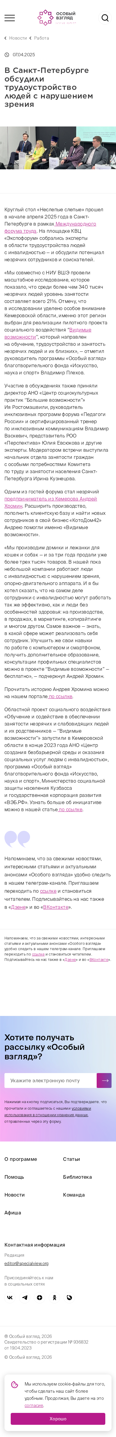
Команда (74, 1194)
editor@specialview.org (26, 1263)
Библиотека (77, 1177)
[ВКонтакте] (9, 1297)
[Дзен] (39, 1297)
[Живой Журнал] (69, 1297)
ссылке (48, 891)
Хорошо (58, 1418)
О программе (20, 1159)
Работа (41, 38)
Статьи (71, 1159)
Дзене (18, 907)
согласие (34, 1405)
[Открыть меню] (9, 18)
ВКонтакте (55, 907)
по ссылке (60, 696)
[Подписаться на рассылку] (104, 1080)
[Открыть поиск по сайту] (105, 18)
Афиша (12, 1212)
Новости (18, 38)
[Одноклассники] (54, 1297)
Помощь (14, 1177)
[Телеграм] (24, 1297)
